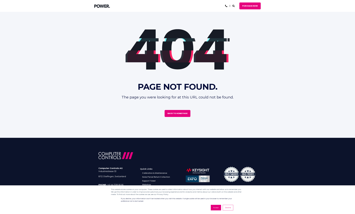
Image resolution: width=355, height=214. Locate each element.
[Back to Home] (102, 6)
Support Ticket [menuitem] (149, 181)
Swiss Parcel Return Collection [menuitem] (156, 177)
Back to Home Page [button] (177, 113)
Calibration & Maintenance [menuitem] (154, 173)
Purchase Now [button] (250, 5)
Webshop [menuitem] (146, 184)
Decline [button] (228, 207)
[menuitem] (146, 169)
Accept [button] (216, 207)
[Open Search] (233, 5)
